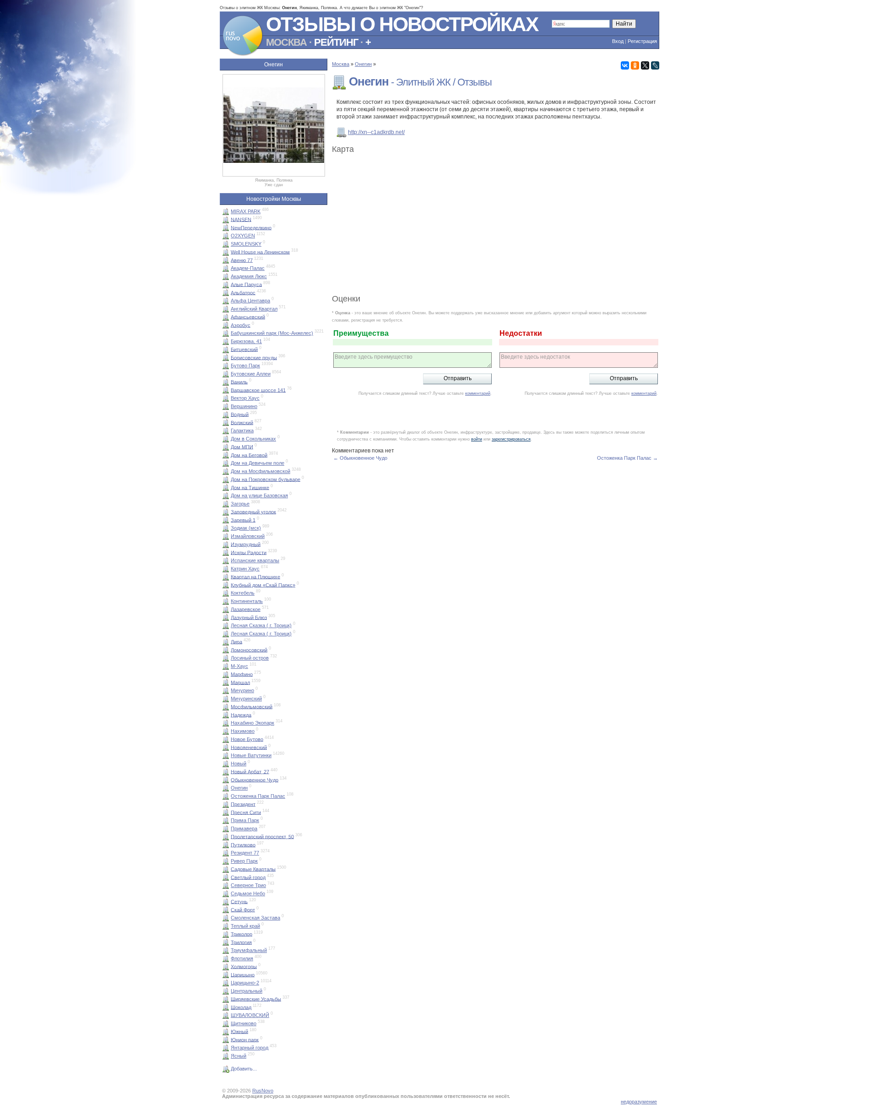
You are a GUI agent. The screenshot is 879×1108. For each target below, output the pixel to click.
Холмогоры (244, 966)
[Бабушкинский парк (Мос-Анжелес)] (225, 333)
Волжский (242, 422)
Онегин (239, 788)
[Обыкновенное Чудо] (225, 779)
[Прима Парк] (225, 820)
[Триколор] (225, 933)
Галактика (242, 430)
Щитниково (243, 1023)
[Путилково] (225, 844)
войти (476, 439)
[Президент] (225, 804)
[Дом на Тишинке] (225, 487)
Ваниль (239, 381)
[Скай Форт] (225, 909)
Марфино (242, 674)
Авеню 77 (242, 260)
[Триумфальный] (225, 950)
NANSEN (241, 219)
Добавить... (244, 1068)
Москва (286, 42)
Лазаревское (245, 609)
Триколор (241, 933)
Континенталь (247, 601)
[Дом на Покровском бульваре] (225, 479)
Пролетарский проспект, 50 (262, 836)
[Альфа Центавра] (225, 300)
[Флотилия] (225, 958)
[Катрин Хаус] (225, 568)
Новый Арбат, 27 (250, 771)
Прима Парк (245, 820)
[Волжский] (225, 422)
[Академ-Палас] (225, 268)
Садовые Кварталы (253, 868)
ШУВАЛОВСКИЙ (250, 1015)
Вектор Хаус (245, 398)
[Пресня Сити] (225, 812)
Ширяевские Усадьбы (256, 998)
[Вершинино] (225, 406)
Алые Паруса (246, 284)
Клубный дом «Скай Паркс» (263, 584)
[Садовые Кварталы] (225, 868)
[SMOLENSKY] (225, 244)
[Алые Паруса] (225, 284)
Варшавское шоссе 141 (258, 390)
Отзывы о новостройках (402, 24)
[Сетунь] (225, 901)
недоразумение (639, 1101)
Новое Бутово (247, 739)
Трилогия (241, 942)
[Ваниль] (225, 381)
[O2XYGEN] (225, 235)
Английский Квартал (254, 309)
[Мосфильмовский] (225, 706)
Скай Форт (243, 909)
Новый (238, 763)
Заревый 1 (243, 519)
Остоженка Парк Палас (258, 796)
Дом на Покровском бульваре (265, 479)
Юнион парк (245, 1039)
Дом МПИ (242, 446)
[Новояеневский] (225, 747)
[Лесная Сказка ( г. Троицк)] (225, 625)
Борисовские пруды (254, 357)
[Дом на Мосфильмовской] (225, 471)
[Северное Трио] (225, 885)
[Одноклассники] (635, 65)
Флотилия (242, 958)
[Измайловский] (225, 536)
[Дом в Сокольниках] (225, 438)
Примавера (244, 828)
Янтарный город (249, 1047)
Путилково (243, 844)
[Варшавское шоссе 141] (225, 390)
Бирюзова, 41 (246, 341)
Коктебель (243, 593)
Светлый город (248, 877)
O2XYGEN (243, 235)
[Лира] (225, 641)
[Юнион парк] (225, 1039)
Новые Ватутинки (251, 755)
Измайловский (248, 536)
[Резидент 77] (225, 852)
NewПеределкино (251, 227)
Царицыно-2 (245, 982)
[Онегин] (225, 788)
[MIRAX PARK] (225, 211)
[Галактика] (225, 430)
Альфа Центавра (250, 300)
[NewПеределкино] (225, 227)
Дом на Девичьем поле (257, 463)
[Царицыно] (225, 974)
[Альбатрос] (225, 292)
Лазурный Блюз (249, 617)
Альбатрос (243, 292)
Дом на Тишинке (250, 487)
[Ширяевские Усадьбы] (225, 998)
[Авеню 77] (225, 260)
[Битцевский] (225, 349)
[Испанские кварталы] (225, 560)
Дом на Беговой (249, 454)
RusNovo (262, 1090)
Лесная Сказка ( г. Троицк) (261, 625)
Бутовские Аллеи (251, 374)
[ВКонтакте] (625, 65)
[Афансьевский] (225, 316)
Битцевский (244, 349)
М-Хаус (239, 666)
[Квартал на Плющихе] (225, 576)
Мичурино (242, 690)
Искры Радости (248, 552)
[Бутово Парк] (225, 365)
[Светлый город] (225, 877)
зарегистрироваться (511, 439)
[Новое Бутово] (225, 739)
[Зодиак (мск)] (225, 528)
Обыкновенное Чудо (254, 779)
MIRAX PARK (245, 211)
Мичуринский (246, 698)
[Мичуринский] (225, 698)
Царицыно (243, 974)
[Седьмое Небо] (225, 893)
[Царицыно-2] (225, 982)
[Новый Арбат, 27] (225, 771)
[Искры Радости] (225, 552)
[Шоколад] (225, 1007)
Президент (243, 804)
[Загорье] (225, 503)
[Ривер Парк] (225, 861)
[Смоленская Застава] (225, 917)
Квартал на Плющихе (255, 576)
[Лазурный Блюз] (225, 617)
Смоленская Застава (255, 917)
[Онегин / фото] (273, 174)
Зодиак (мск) (246, 528)
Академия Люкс (249, 276)
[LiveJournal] (655, 65)
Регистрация (642, 41)
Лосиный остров (250, 658)
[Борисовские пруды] (225, 357)
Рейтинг (336, 42)
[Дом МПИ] (225, 446)
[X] (645, 65)
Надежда (241, 714)
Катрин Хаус (245, 568)
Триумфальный (249, 950)
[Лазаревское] (225, 609)
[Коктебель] (225, 593)
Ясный (238, 1056)
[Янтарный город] (225, 1047)
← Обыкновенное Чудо (360, 458)
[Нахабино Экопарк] (225, 723)
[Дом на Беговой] (225, 454)
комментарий (477, 393)
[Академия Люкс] (225, 276)
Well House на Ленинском (260, 251)
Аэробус (240, 325)
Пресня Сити (246, 812)
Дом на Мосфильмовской (260, 471)
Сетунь (239, 901)
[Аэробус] (225, 325)
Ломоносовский (249, 649)
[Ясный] (225, 1056)
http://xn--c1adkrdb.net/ (376, 132)
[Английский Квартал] (225, 309)
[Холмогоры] (225, 966)
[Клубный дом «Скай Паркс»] (225, 584)
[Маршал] (225, 682)
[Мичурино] (225, 690)
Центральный (246, 991)
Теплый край (245, 926)
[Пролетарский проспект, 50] (225, 836)
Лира (236, 641)
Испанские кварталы (255, 560)
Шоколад (241, 1007)
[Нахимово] (225, 731)
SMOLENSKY (246, 244)
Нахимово (243, 731)
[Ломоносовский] (225, 649)
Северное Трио (248, 885)
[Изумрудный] (225, 544)
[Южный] (225, 1031)
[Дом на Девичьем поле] (225, 463)
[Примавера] (225, 828)
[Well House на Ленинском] (225, 251)
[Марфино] (225, 674)
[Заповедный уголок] (225, 511)
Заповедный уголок (253, 511)
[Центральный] (225, 991)
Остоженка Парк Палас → (627, 458)
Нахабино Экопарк (252, 723)
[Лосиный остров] (225, 658)
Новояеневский (249, 747)
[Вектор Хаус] (225, 398)
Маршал (240, 682)
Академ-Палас (248, 268)
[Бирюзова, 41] (225, 341)
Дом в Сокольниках (253, 438)
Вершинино (244, 406)
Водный (240, 414)
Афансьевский (248, 316)
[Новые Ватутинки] (225, 755)
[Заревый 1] (225, 519)
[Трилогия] (225, 942)
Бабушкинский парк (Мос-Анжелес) (272, 333)
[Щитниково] (225, 1023)
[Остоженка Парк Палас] (225, 796)
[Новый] (225, 763)
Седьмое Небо (248, 893)
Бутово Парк (245, 365)
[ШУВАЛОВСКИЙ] (225, 1015)
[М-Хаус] (225, 666)
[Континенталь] (225, 601)
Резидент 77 (245, 852)
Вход (618, 41)
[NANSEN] (225, 219)
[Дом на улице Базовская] (225, 495)
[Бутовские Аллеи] (225, 374)
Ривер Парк (244, 861)
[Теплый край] (225, 926)
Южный (239, 1031)
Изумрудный (245, 544)
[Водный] (225, 414)
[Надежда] (225, 714)
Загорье (240, 503)
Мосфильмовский (251, 706)
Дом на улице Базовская (259, 495)
